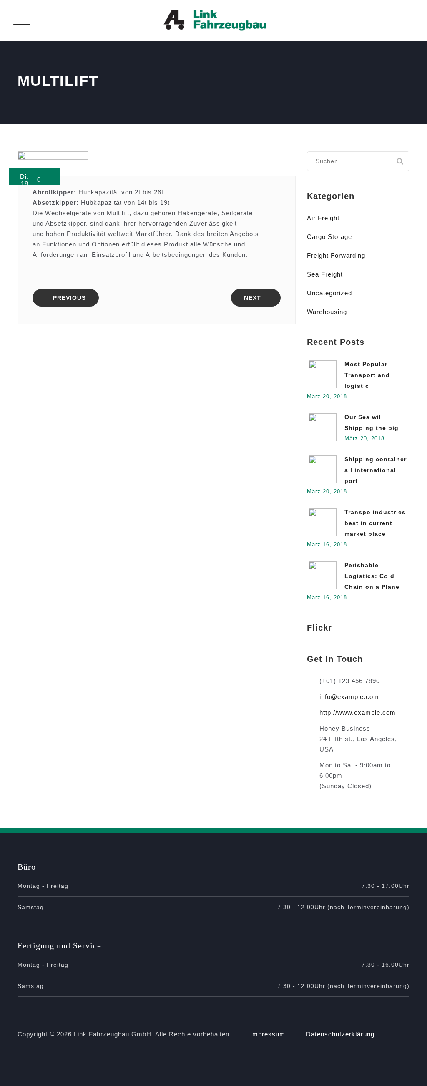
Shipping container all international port (375, 470)
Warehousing (327, 311)
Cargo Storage (329, 236)
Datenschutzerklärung (340, 1034)
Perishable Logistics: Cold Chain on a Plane (371, 576)
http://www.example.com (357, 712)
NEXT (252, 297)
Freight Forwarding (336, 255)
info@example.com (349, 696)
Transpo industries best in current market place (375, 523)
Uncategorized (329, 293)
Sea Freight (325, 274)
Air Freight (323, 217)
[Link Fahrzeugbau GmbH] (214, 20)
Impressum (267, 1034)
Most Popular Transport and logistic (367, 375)
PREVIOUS (69, 297)
